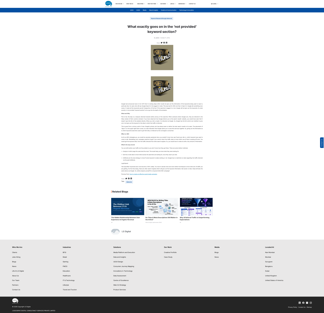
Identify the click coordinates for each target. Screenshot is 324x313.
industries (140, 3)
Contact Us (322, 143)
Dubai (267, 271)
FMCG (65, 266)
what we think (152, 3)
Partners (15, 285)
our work (163, 3)
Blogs (14, 262)
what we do (129, 3)
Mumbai (268, 257)
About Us (15, 276)
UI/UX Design (118, 262)
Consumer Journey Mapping (123, 266)
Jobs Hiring (16, 257)
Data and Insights (119, 257)
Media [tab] (144, 10)
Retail (65, 257)
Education (66, 271)
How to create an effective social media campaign (143, 174)
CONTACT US (192, 3)
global (214, 3)
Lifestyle (66, 285)
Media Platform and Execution (124, 252)
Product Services (119, 290)
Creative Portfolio (170, 252)
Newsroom (181, 3)
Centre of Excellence (121, 280)
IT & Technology (69, 280)
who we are (119, 3)
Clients (14, 252)
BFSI (64, 252)
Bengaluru (269, 266)
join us (172, 3)
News (14, 266)
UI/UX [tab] (131, 10)
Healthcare (67, 276)
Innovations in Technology (122, 271)
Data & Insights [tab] (153, 10)
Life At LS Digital (18, 271)
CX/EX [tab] (138, 10)
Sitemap (309, 307)
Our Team (15, 280)
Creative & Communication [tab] (168, 10)
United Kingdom (271, 276)
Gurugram (268, 262)
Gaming (65, 262)
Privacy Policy (292, 307)
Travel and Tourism (70, 290)
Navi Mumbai (270, 252)
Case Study (168, 257)
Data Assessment (119, 276)
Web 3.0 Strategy (119, 285)
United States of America (274, 280)
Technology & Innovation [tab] (186, 10)
